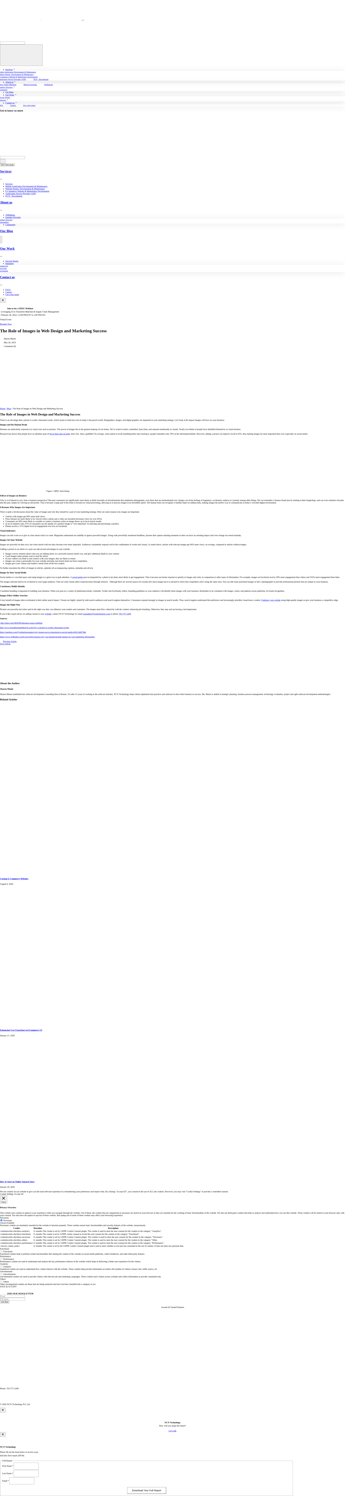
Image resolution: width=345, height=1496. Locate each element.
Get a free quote (29, 105)
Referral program (30, 85)
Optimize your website (271, 600)
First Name (7, 1466)
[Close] (3, 300)
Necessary (7, 1220)
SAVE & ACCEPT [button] (8, 1286)
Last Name (7, 1473)
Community (10, 225)
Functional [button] (4, 1249)
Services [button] (9, 69)
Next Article (5, 644)
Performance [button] (5, 1256)
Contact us (7, 277)
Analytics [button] (4, 1264)
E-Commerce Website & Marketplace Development (27, 191)
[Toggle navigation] (83, 20)
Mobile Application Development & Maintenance (26, 186)
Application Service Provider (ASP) (20, 193)
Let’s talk (172, 1431)
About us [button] (9, 82)
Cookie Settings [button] (6, 1194)
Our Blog (6, 231)
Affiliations (48, 85)
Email (5, 1481)
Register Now (6, 324)
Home (2, 408)
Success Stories (11, 261)
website (48, 614)
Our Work (7, 248)
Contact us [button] (10, 103)
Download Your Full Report (146, 1490)
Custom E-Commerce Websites (14, 879)
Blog (9, 408)
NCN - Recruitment (40, 79)
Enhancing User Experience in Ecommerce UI (21, 1030)
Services (5, 171)
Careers (13, 105)
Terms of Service (29, 1399)
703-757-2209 (125, 614)
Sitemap (42, 1399)
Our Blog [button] (9, 92)
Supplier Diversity (13, 217)
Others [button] (3, 1279)
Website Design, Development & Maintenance (25, 189)
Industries (9, 263)
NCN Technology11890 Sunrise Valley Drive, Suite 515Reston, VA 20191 (16, 1383)
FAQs (8, 290)
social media (77, 577)
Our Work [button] (10, 95)
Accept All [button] (18, 1194)
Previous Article (10, 641)
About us (6, 202)
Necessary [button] (4, 1218)
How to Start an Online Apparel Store (17, 1182)
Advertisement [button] (6, 1271)
